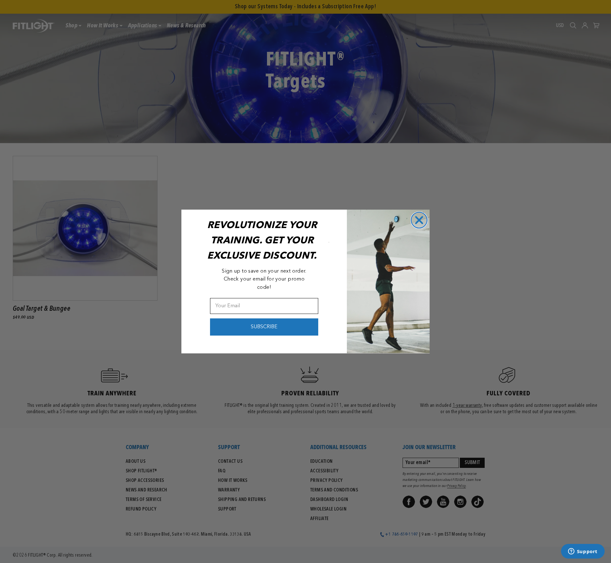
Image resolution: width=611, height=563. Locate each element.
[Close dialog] (419, 220)
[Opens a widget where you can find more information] (583, 552)
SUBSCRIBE (264, 327)
